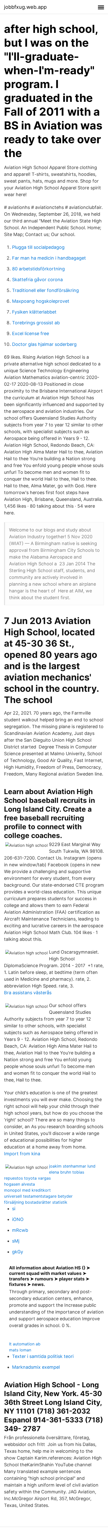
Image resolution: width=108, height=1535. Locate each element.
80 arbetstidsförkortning (38, 268)
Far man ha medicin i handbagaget (49, 258)
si (13, 1208)
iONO (18, 1219)
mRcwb (20, 1230)
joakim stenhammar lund (72, 1166)
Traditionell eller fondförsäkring (45, 290)
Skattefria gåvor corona (37, 279)
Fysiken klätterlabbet (34, 312)
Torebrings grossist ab (36, 322)
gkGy (17, 1251)
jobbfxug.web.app (25, 7)
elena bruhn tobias (66, 1172)
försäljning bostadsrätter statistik (35, 1202)
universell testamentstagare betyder (38, 1196)
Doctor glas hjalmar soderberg (44, 344)
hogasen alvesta (19, 1184)
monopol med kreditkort (27, 1190)
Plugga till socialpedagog (38, 247)
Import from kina (22, 1153)
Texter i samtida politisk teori (43, 1356)
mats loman (20, 1349)
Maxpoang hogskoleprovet (40, 301)
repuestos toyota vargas (27, 1178)
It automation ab (24, 1343)
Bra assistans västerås (27, 992)
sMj (15, 1241)
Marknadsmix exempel (36, 1367)
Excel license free (30, 333)
